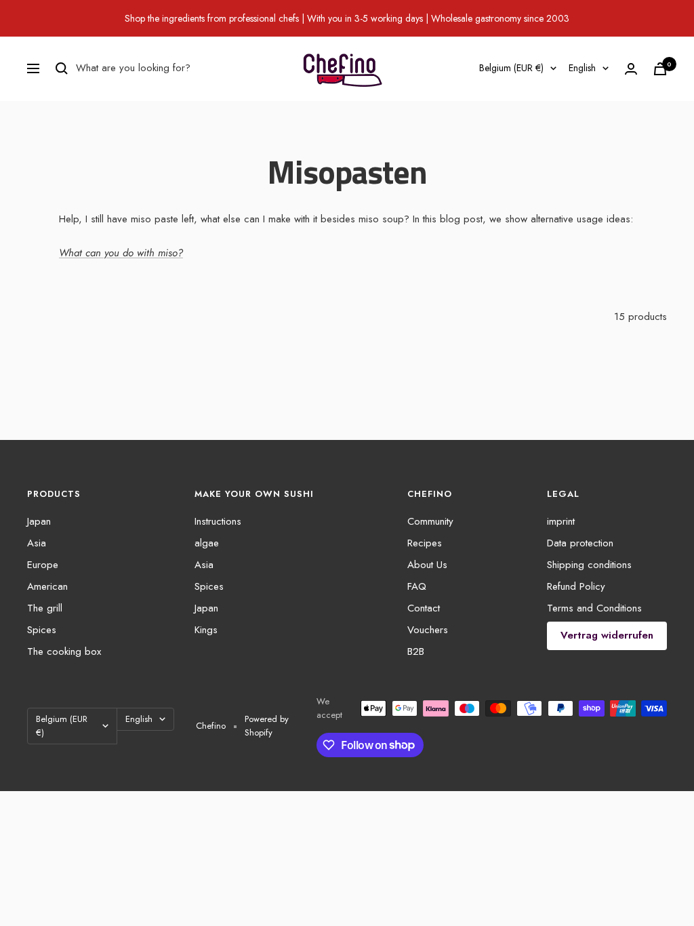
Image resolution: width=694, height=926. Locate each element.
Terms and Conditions (594, 608)
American (47, 586)
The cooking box (64, 651)
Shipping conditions (589, 564)
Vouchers (427, 629)
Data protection (580, 543)
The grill (44, 608)
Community (430, 521)
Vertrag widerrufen (606, 635)
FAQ (416, 586)
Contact (423, 608)
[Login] (631, 69)
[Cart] (660, 68)
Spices (41, 629)
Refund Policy (576, 586)
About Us (427, 564)
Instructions (218, 521)
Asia (36, 543)
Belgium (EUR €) (511, 68)
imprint (561, 521)
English (582, 68)
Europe (42, 564)
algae (207, 543)
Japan (39, 521)
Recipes (424, 543)
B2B (415, 651)
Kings (206, 629)
